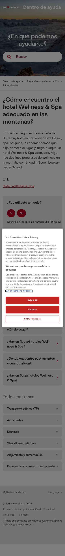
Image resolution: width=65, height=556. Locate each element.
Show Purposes (32, 319)
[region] (32, 278)
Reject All (32, 300)
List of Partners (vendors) (19, 291)
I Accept (32, 310)
